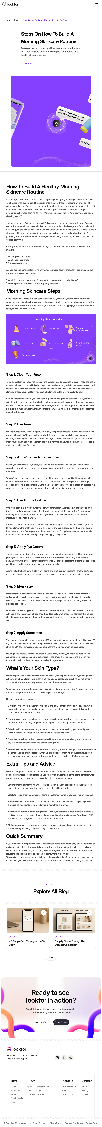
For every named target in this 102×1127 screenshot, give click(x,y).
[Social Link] (57, 1057)
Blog (16, 20)
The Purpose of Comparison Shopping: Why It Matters (33, 283)
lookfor (65, 857)
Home (7, 20)
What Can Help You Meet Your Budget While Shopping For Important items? (43, 280)
